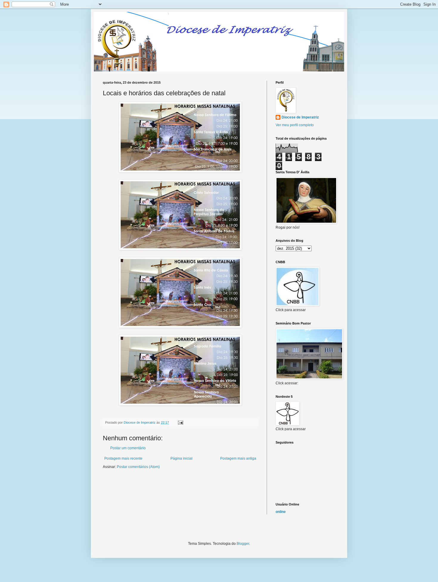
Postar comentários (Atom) (138, 467)
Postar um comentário (128, 448)
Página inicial (181, 458)
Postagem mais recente (123, 458)
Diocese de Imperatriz (300, 117)
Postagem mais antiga (238, 458)
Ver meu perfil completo (295, 125)
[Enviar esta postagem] (180, 422)
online (281, 512)
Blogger (243, 544)
